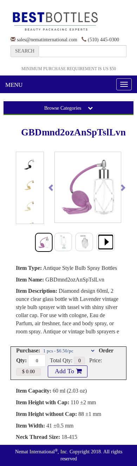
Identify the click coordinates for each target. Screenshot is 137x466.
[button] (58, 187)
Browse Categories (63, 108)
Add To (64, 371)
